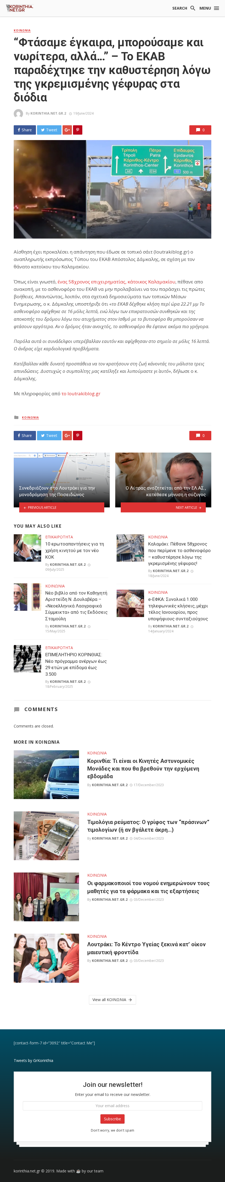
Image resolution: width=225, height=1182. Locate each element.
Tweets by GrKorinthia (33, 1060)
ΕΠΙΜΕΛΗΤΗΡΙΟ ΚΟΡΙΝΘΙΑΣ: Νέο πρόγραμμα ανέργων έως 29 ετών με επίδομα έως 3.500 (76, 664)
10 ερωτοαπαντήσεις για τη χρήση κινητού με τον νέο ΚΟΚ (74, 550)
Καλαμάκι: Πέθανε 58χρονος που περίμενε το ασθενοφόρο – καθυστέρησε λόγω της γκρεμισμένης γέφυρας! (179, 553)
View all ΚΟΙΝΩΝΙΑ (109, 999)
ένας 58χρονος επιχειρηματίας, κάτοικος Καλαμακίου (116, 282)
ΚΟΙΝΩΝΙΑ (22, 30)
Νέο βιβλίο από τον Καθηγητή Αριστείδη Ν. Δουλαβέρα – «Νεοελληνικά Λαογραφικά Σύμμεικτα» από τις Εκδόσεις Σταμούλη (76, 605)
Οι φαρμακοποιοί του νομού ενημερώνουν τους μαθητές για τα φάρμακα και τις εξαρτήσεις (148, 887)
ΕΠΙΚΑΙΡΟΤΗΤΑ (59, 536)
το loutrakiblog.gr (80, 393)
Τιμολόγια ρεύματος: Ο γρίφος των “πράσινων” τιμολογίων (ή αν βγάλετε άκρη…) (148, 826)
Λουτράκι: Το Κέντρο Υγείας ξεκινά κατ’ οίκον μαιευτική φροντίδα (146, 948)
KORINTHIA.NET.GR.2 (48, 113)
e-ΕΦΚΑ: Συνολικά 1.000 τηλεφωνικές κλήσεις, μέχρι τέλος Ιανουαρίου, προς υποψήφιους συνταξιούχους (178, 608)
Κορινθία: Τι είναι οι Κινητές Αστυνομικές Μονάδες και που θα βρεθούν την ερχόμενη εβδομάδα (143, 769)
